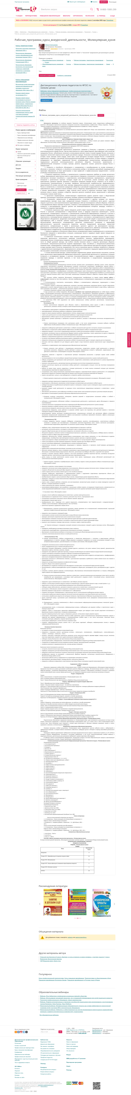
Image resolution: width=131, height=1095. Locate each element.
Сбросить (30, 189)
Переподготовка (31, 16)
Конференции (18, 1052)
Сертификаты (78, 16)
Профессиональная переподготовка (24, 1047)
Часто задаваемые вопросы (22, 1062)
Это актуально (70, 1050)
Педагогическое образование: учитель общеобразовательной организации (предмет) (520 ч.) (24, 55)
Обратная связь (19, 1073)
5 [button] (80, 918)
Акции (68, 1066)
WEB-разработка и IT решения (75, 1058)
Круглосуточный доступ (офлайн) (23, 156)
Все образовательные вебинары (49, 1015)
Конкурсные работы (46, 1074)
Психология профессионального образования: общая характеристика (60, 1000)
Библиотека (44, 1039)
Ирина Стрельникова (51, 45)
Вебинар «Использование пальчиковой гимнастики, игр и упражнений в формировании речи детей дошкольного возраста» (76, 998)
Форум (68, 1054)
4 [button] (79, 918)
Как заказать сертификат (47, 1046)
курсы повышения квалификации (57, 91)
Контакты (17, 1068)
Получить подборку (47, 75)
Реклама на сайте (19, 1077)
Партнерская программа (22, 2)
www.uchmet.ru (44, 1086)
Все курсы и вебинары (23, 145)
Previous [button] (40, 904)
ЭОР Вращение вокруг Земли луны (50, 961)
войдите (70, 937)
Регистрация (112, 2)
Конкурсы (44, 1067)
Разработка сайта (19, 1087)
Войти (104, 2)
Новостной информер (72, 1046)
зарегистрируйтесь (80, 937)
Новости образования (72, 1042)
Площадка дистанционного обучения (50, 1055)
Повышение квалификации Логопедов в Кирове (53, 980)
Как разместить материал (47, 1048)
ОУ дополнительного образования (50, 1053)
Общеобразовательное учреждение (52, 60)
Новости (69, 1039)
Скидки (19, 16)
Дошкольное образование (47, 1044)
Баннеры (17, 1075)
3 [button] (77, 918)
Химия (108, 64)
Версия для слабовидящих (77, 1)
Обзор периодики (71, 1048)
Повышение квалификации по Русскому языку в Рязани (83, 980)
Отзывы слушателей (20, 1045)
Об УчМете (18, 1066)
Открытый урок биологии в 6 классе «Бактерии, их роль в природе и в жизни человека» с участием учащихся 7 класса (75, 957)
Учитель (68, 60)
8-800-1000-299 (108, 9)
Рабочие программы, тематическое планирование (88, 60)
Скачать (100, 115)
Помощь (102, 16)
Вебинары (66, 16)
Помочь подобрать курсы (26, 125)
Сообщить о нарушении (64, 75)
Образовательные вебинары (25, 137)
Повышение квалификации (50, 16)
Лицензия (17, 1070)
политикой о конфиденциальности (45, 1085)
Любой (19, 151)
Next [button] (114, 904)
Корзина (95, 1)
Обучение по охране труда (24, 142)
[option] (53, 903)
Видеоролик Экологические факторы (51, 959)
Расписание (89, 16)
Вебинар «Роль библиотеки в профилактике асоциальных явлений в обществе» (63, 996)
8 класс (47, 62)
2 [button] (76, 918)
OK (60, 1032)
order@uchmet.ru (96, 1033)
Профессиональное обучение (25, 140)
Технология (109, 60)
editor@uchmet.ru (96, 1031)
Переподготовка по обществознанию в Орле (98, 978)
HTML (42, 120)
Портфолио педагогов (46, 1057)
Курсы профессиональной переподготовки (51, 978)
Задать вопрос (129, 340)
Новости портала (71, 1044)
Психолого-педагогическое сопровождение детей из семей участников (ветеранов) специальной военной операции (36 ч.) (25, 114)
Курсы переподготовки (24, 46)
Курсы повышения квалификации (26, 135)
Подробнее (109, 20)
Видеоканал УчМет (46, 1042)
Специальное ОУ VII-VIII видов (49, 1059)
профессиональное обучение (50, 93)
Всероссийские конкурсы (47, 1071)
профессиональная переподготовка (80, 91)
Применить (21, 189)
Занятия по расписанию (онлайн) (26, 153)
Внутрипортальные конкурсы (48, 1069)
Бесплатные (20, 183)
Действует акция (21, 185)
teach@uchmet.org (97, 1030)
